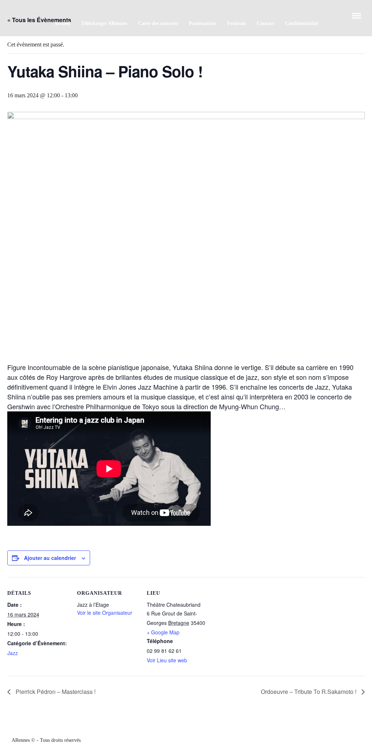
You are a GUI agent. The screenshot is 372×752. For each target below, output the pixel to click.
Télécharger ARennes (104, 23)
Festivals (236, 23)
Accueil (62, 23)
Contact (265, 23)
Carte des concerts (158, 23)
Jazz (12, 653)
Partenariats (202, 23)
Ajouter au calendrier (50, 557)
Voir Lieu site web (167, 660)
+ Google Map (163, 632)
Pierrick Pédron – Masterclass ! (55, 691)
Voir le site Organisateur (104, 612)
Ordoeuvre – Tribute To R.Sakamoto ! (309, 691)
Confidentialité (301, 23)
